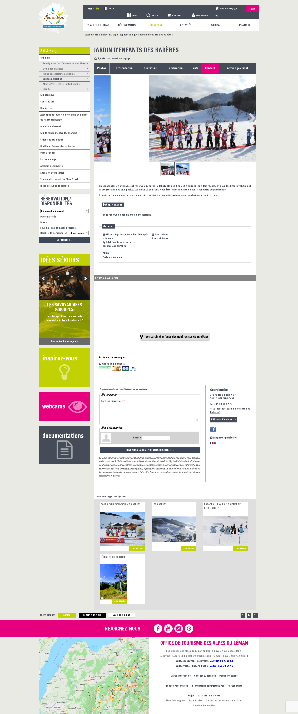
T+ (255, 615)
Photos (101, 68)
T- (249, 615)
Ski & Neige (49, 50)
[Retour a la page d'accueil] (54, 17)
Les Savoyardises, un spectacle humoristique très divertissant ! (64, 318)
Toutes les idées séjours (64, 341)
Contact (210, 68)
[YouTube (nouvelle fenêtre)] (168, 628)
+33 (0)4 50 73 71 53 (221, 661)
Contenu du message (113, 401)
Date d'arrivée (48, 216)
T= (243, 615)
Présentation (124, 68)
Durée (43, 222)
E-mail (137, 437)
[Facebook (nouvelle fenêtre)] (213, 429)
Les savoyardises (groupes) (64, 307)
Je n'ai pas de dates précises (59, 228)
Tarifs (194, 68)
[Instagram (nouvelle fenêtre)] (178, 628)
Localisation (175, 68)
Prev (42, 278)
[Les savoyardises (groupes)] (64, 283)
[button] (175, 15)
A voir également (237, 68)
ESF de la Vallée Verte (223, 419)
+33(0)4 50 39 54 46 (221, 666)
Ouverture (150, 68)
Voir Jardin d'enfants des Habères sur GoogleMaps (177, 337)
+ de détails (137, 548)
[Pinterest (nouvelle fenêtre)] (189, 628)
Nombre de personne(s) (53, 233)
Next (84, 278)
